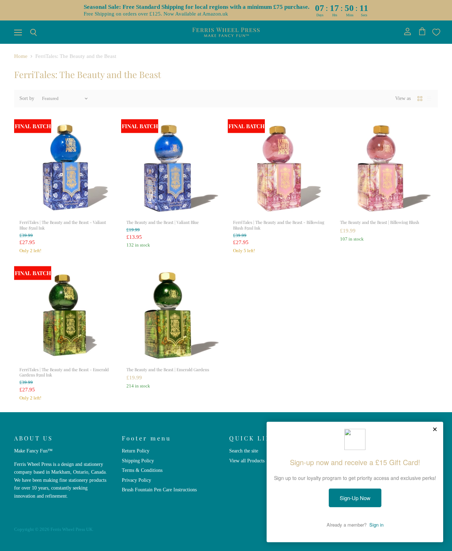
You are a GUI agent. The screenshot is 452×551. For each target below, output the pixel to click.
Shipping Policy (138, 460)
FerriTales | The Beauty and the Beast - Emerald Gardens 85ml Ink (64, 372)
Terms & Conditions (142, 470)
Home (21, 56)
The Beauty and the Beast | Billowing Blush (379, 222)
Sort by (26, 98)
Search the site (243, 451)
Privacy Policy (136, 480)
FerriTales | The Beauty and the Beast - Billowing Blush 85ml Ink (278, 225)
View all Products (246, 460)
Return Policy (135, 451)
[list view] (429, 98)
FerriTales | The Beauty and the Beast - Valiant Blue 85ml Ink (62, 225)
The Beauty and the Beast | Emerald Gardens (167, 369)
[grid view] (419, 98)
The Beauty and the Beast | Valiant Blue (162, 222)
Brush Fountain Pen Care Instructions (159, 489)
